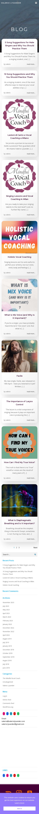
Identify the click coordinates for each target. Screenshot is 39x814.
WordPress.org (8, 707)
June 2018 (6, 668)
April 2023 (6, 613)
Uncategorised (8, 682)
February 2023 (8, 621)
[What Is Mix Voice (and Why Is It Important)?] (19, 295)
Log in (5, 696)
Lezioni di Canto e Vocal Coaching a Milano (18, 578)
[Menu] (36, 3)
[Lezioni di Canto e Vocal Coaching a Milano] (19, 115)
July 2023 (6, 606)
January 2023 (7, 624)
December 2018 (8, 650)
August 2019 (7, 639)
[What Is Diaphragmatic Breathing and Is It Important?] (19, 500)
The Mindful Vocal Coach (11, 678)
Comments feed (8, 703)
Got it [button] (19, 809)
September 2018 (8, 657)
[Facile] (19, 356)
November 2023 (8, 602)
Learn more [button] (19, 803)
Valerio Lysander (8, 686)
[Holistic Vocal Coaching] (19, 237)
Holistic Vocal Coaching (11, 585)
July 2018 (6, 664)
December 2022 (8, 628)
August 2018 (7, 660)
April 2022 (6, 635)
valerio (8, 64)
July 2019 (6, 642)
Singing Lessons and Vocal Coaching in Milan (18, 581)
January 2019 (7, 646)
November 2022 (8, 631)
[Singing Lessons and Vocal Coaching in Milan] (19, 176)
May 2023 (6, 610)
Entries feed (7, 700)
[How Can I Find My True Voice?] (19, 442)
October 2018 (7, 653)
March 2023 (7, 617)
